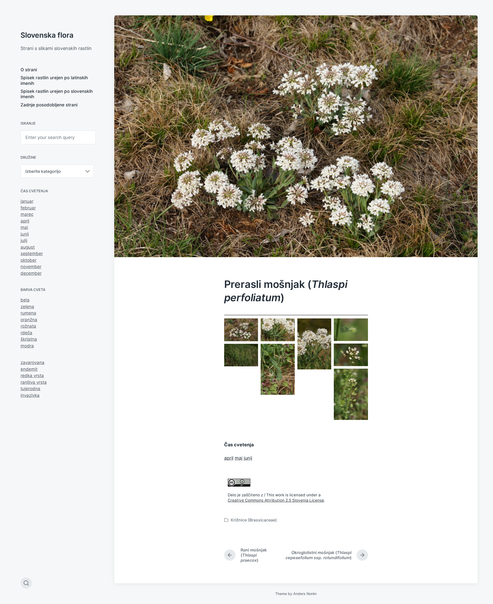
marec (27, 214)
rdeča (26, 332)
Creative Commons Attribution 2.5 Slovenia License (276, 500)
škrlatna (29, 339)
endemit (29, 369)
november (31, 266)
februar (28, 207)
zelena (27, 306)
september (32, 253)
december (31, 273)
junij (25, 234)
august (28, 247)
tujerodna (30, 388)
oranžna (29, 319)
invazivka (30, 395)
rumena (28, 313)
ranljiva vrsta (34, 382)
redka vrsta (32, 375)
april (25, 221)
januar (27, 201)
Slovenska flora (47, 35)
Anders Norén (305, 593)
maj (24, 227)
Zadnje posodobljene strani (49, 104)
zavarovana (32, 362)
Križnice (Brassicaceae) (254, 519)
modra (27, 345)
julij (24, 240)
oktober (28, 260)
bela (25, 300)
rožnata (28, 326)
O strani (29, 69)
